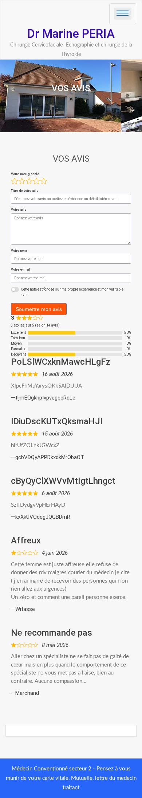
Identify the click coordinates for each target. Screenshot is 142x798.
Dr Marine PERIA (71, 33)
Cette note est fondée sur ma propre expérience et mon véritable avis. (72, 292)
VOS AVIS (71, 159)
